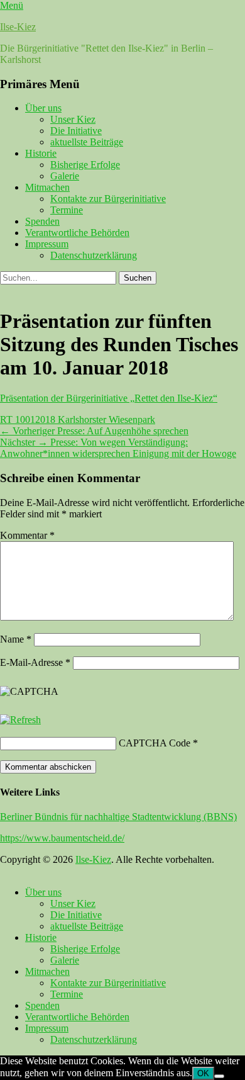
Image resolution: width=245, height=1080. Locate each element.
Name (15, 639)
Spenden (42, 221)
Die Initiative (76, 130)
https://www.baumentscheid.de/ (62, 838)
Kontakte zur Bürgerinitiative (108, 198)
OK (203, 1073)
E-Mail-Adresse (35, 662)
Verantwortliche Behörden (77, 232)
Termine (66, 210)
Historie (41, 153)
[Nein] (219, 1076)
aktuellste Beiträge (86, 142)
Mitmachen (47, 187)
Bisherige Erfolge (85, 164)
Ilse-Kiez (18, 26)
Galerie (64, 176)
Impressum (46, 244)
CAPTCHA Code (154, 743)
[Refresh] (20, 719)
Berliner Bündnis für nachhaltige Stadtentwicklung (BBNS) (118, 816)
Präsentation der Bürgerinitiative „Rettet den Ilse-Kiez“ (108, 398)
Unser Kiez (72, 119)
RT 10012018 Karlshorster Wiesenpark (77, 419)
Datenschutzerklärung (93, 255)
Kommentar (27, 535)
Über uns (43, 108)
